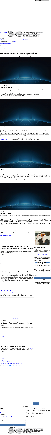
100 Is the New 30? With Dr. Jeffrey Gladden (7, 361)
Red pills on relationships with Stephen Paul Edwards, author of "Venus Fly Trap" (11, 363)
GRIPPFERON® (3, 359)
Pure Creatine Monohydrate (37, 294)
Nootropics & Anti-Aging (40, 329)
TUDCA (2, 336)
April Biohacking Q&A (4, 360)
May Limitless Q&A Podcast (6, 290)
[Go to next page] (17, 365)
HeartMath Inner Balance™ (6, 235)
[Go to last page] (19, 365)
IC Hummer (35, 316)
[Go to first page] (1, 365)
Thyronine (2, 358)
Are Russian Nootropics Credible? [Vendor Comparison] (8, 362)
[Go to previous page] (3, 365)
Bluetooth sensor (12, 249)
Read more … (3, 254)
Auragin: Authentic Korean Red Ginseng (39, 392)
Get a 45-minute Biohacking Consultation (42, 254)
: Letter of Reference (3, 97)
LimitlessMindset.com (38, 408)
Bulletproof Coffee (36, 305)
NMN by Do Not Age (37, 381)
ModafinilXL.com (36, 327)
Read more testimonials (25, 227)
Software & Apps (39, 351)
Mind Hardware (39, 318)
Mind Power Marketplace (7, 37)
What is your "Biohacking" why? (4, 32)
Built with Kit (42, 280)
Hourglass (2, 260)
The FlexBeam (36, 338)
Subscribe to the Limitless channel (17, 318)
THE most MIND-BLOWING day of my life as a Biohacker (9, 357)
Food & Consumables (39, 307)
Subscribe (14, 41)
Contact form (1, 412)
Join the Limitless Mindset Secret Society (5, 43)
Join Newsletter (2, 39)
